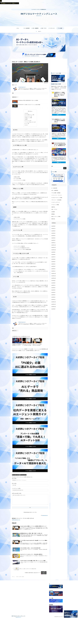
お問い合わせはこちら (16, 519)
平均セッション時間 (28, 117)
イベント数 (27, 123)
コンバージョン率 (28, 120)
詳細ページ (59, 114)
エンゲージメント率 (28, 116)
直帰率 (26, 119)
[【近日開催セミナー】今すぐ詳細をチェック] (1, 1)
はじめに (26, 113)
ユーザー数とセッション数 (29, 114)
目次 (29, 111)
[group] (17, 342)
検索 (52, 166)
